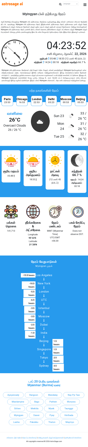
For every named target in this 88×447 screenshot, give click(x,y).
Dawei (36, 415)
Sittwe (17, 408)
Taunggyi (68, 408)
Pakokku (34, 422)
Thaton (51, 422)
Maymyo (69, 422)
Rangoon (33, 395)
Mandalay (53, 395)
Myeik (51, 408)
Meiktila (34, 408)
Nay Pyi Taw (74, 395)
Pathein (53, 401)
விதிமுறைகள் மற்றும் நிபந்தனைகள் (50, 438)
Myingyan (18, 415)
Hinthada (68, 415)
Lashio (16, 422)
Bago (36, 401)
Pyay (51, 415)
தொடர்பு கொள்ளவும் (30, 438)
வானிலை (14, 113)
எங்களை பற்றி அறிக (14, 438)
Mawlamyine (18, 401)
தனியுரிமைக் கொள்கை (73, 438)
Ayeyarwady (13, 395)
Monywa (71, 401)
